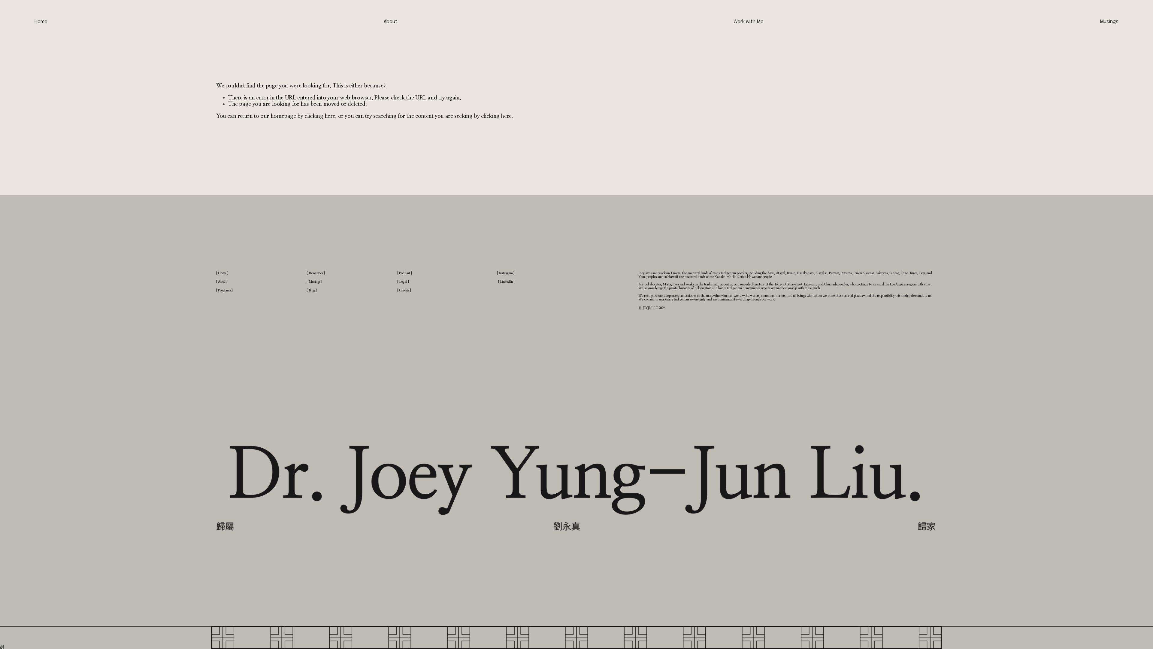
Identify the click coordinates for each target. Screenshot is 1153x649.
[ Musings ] (314, 281)
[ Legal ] (403, 281)
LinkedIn (506, 281)
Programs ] (225, 290)
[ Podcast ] (404, 273)
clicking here (319, 116)
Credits (404, 290)
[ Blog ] (311, 290)
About (391, 21)
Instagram (506, 273)
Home (41, 21)
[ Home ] (222, 273)
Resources (316, 273)
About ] (223, 281)
